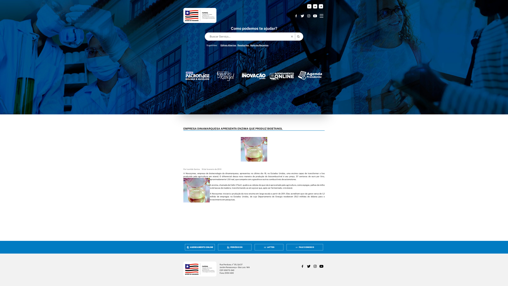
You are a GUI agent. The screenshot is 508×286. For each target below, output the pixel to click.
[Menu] (321, 16)
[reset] (292, 36)
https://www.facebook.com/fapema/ (296, 16)
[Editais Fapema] (282, 75)
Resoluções (243, 45)
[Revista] (254, 76)
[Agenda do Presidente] (310, 75)
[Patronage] (197, 76)
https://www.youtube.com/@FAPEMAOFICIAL (315, 16)
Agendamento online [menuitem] (201, 247)
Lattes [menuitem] (270, 247)
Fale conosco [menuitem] (306, 247)
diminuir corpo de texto (321, 6)
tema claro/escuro (309, 6)
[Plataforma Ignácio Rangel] (226, 76)
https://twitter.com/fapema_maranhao (302, 16)
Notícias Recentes (259, 45)
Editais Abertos (228, 45)
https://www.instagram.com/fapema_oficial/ (309, 16)
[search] (298, 36)
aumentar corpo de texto (315, 6)
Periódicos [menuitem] (236, 247)
